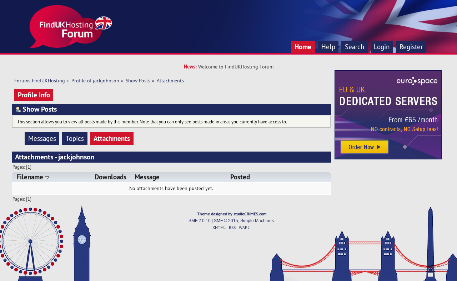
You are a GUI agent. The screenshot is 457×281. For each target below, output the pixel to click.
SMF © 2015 (226, 221)
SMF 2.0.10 (200, 221)
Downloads (110, 177)
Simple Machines (257, 221)
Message (147, 177)
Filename (30, 177)
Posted (240, 177)
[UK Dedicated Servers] (388, 157)
